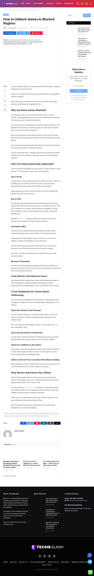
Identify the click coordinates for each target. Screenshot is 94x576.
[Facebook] (5, 91)
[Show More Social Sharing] (45, 33)
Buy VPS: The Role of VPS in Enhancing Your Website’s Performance (84, 53)
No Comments (35, 28)
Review (58, 3)
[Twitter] (5, 96)
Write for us (47, 565)
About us (13, 562)
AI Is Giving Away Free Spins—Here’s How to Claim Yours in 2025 (51, 463)
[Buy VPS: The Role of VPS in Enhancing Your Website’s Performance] (71, 53)
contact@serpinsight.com (78, 500)
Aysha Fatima (12, 28)
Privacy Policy (53, 562)
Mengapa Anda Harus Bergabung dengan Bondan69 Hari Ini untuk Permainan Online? (11, 464)
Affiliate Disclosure (37, 562)
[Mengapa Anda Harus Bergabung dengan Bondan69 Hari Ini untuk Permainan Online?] (12, 454)
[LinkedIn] (5, 100)
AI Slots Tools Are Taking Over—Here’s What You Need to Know (31, 463)
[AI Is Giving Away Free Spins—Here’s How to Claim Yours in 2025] (51, 454)
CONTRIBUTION (69, 3)
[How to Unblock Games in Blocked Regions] (31, 63)
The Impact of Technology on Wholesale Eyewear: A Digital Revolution (84, 41)
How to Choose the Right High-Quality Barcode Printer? (84, 29)
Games (6, 14)
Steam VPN (22, 218)
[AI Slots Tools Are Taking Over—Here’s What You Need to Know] (32, 454)
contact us (23, 562)
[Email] (5, 110)
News (28, 3)
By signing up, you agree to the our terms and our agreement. (79, 97)
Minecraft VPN (30, 387)
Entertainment (38, 3)
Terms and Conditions (79, 562)
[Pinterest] (5, 105)
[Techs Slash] (10, 3)
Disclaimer (65, 562)
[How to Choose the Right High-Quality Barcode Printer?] (71, 30)
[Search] (90, 4)
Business (50, 3)
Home (22, 3)
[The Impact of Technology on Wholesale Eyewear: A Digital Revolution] (71, 40)
